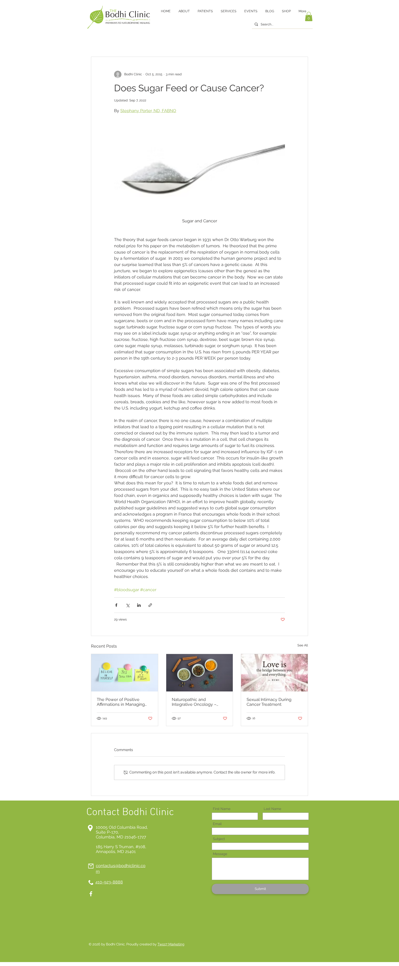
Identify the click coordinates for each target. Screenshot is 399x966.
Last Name (272, 809)
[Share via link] (150, 605)
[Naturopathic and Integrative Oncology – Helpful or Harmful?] (199, 672)
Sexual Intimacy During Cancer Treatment (269, 702)
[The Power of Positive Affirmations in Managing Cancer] (124, 672)
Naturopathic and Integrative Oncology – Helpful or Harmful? (194, 702)
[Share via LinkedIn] (139, 605)
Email (217, 824)
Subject (219, 839)
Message (220, 854)
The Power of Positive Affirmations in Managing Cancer (121, 702)
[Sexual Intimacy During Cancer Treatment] (274, 672)
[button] (309, 16)
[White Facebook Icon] (91, 893)
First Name (221, 809)
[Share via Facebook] (116, 605)
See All (302, 645)
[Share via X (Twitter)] (127, 605)
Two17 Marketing (170, 944)
